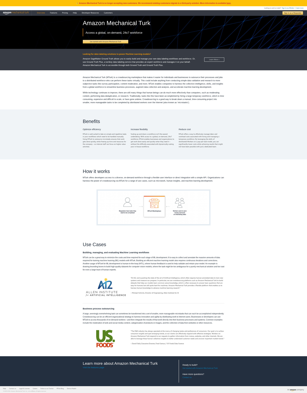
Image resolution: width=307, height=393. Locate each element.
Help (75, 13)
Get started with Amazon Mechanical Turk (200, 368)
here (229, 3)
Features (53, 13)
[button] (105, 41)
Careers (35, 389)
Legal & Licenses (24, 389)
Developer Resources (90, 13)
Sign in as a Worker (288, 8)
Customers (108, 13)
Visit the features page (93, 367)
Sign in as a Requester (292, 13)
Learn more (299, 8)
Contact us (187, 377)
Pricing (65, 13)
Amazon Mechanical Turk (18, 391)
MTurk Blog (60, 389)
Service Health (71, 389)
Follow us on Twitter (46, 389)
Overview (41, 13)
